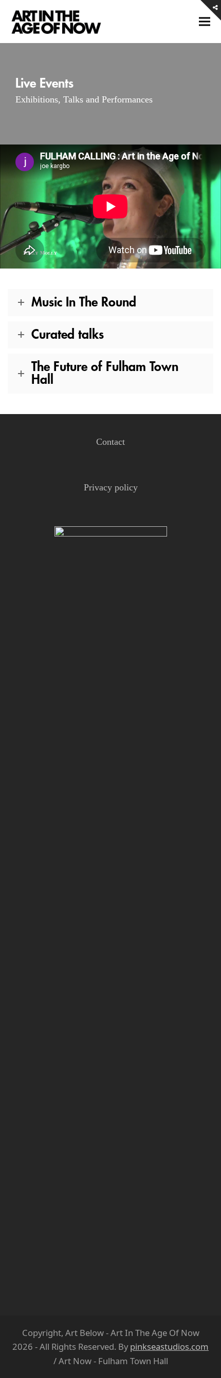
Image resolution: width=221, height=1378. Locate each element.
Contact (110, 442)
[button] (204, 21)
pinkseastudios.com (169, 1346)
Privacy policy (111, 487)
